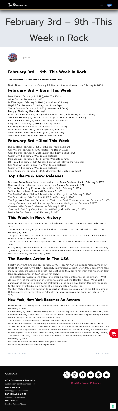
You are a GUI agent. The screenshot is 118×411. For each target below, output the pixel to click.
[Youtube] (90, 374)
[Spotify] (98, 374)
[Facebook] (82, 374)
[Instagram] (74, 374)
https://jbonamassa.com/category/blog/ (34, 344)
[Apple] (106, 374)
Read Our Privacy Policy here (86, 383)
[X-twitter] (67, 374)
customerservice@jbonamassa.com (20, 384)
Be (9, 341)
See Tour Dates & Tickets (15, 404)
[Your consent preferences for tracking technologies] (113, 406)
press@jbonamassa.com (15, 397)
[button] (101, 4)
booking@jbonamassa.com (16, 391)
